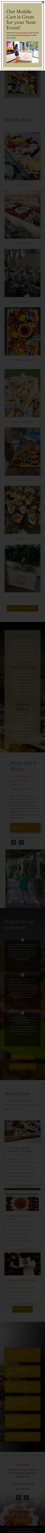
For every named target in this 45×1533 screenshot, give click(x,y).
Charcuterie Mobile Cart (22, 33)
